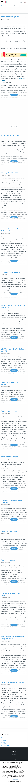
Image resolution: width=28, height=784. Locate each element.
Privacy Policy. (15, 779)
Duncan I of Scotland (4, 739)
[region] (14, 772)
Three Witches (3, 740)
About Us (14, 754)
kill (25, 35)
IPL (2, 5)
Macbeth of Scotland (5, 745)
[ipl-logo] (6, 3)
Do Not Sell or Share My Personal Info (13, 781)
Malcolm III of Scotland (5, 743)
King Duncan (3, 742)
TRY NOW (23, 55)
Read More (14, 161)
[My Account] (25, 2)
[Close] (25, 762)
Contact (14, 756)
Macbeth (5, 35)
